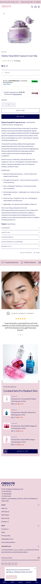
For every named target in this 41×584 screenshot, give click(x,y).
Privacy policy (5, 535)
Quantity (4, 100)
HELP (3, 525)
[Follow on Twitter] (12, 564)
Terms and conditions (8, 542)
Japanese (16, 550)
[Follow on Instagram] (6, 564)
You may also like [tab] (20, 469)
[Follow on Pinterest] (16, 564)
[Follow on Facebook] (2, 564)
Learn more (11, 577)
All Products (5, 511)
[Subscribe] (39, 558)
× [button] (35, 568)
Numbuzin (14, 396)
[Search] (32, 7)
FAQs (3, 532)
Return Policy (6, 246)
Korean (24, 550)
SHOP (3, 505)
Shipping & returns (7, 539)
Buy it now (20, 116)
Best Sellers (5, 515)
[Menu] (39, 6)
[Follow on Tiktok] (9, 564)
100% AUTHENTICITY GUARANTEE (12, 241)
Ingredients (5, 228)
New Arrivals (5, 518)
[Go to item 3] (23, 335)
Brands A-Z (5, 521)
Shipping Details (7, 237)
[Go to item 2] (20, 335)
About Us (4, 508)
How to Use (5, 232)
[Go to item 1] (18, 335)
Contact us (4, 529)
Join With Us (6, 546)
